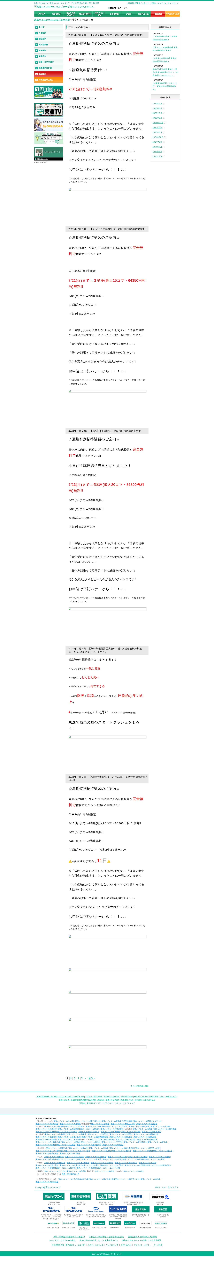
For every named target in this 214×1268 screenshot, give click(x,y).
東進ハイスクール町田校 (45, 1145)
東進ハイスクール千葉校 (113, 1165)
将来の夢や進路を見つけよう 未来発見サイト (98, 1240)
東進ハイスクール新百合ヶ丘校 (147, 1148)
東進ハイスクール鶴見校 (101, 1151)
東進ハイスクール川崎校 (98, 1148)
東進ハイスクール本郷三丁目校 (123, 1124)
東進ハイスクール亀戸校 (95, 1126)
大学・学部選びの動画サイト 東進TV (69, 1237)
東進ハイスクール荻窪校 (45, 1132)
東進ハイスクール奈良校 (133, 1171)
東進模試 (100, 1100)
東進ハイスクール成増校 (130, 1132)
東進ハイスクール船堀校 (89, 1129)
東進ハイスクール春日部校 (95, 1157)
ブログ (162, 1097)
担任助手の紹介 (127, 1097)
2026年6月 (157, 108)
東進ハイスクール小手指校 (159, 1157)
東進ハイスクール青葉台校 (56, 1148)
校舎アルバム (171, 1097)
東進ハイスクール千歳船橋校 (144, 1137)
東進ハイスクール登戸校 (121, 1151)
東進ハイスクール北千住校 (116, 1126)
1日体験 (82, 1103)
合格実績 (92, 1100)
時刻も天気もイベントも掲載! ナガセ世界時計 (141, 1240)
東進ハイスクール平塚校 (142, 1151)
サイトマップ (173, 3)
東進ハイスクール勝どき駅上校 (88, 1121)
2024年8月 (157, 147)
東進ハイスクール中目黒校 (46, 1140)
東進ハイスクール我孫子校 (54, 1163)
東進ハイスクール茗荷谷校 (146, 1124)
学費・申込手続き (113, 1100)
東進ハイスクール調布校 (90, 1142)
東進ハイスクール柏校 (147, 1163)
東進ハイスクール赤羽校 (99, 1124)
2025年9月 (157, 128)
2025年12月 (158, 123)
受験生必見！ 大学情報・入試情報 (142, 1237)
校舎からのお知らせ (111, 1097)
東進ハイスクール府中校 (157, 1142)
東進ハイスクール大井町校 (55, 1134)
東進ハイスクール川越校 (137, 1157)
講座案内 (74, 1100)
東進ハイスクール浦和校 (54, 1157)
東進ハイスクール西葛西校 (68, 1129)
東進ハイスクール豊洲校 (160, 1126)
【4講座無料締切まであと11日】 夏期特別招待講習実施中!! (165, 86)
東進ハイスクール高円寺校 (66, 1132)
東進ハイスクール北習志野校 (47, 1165)
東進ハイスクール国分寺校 (146, 1140)
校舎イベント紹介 (141, 1097)
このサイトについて (95, 1245)
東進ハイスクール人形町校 (70, 1124)
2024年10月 (158, 137)
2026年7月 (157, 103)
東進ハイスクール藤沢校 (162, 1151)
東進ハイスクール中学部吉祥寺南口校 (73, 1179)
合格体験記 (153, 1097)
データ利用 (158, 1245)
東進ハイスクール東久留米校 (135, 1142)
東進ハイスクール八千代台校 (108, 1168)
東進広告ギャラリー (42, 159)
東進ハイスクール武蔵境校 (112, 1145)
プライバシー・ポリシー (113, 1103)
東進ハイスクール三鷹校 (65, 1145)
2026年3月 (157, 113)
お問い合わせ (126, 1245)
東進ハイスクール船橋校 (45, 1168)
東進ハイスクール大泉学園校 (164, 1129)
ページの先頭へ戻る (140, 1086)
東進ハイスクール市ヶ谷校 (64, 1121)
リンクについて (112, 1245)
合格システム (64, 1100)
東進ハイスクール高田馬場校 (47, 1124)
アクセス (88, 1097)
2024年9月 (157, 142)
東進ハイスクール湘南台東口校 (121, 1148)
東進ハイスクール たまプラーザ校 (52, 19)
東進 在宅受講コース (70, 1174)
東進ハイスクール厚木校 (78, 1148)
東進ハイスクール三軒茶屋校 (121, 1134)
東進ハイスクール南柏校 (86, 1168)
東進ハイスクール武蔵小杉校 (47, 1153)
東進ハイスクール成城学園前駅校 (95, 1137)
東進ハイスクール (159, 3)
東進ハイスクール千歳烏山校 (120, 1137)
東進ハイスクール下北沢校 (46, 1137)
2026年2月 (157, 118)
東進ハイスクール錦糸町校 (139, 1126)
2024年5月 (157, 152)
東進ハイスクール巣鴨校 (110, 1132)
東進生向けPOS (127, 1100)
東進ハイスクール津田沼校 (135, 1165)
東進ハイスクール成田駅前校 (158, 1165)
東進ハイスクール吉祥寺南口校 (102, 1140)
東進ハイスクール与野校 (155, 1159)
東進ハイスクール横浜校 (69, 1153)
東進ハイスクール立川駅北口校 (48, 1142)
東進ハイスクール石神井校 (88, 1132)
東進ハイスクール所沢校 (112, 1159)
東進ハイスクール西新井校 (46, 1129)
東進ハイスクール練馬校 (151, 1132)
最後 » (92, 1078)
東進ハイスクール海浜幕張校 (126, 1163)
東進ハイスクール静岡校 (104, 1171)
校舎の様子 (97, 1097)
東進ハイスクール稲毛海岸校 (102, 1163)
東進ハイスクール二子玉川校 (69, 1140)
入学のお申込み (149, 1100)
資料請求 (138, 1100)
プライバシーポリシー (142, 1245)
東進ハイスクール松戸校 (65, 1168)
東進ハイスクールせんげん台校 (68, 1159)
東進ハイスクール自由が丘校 (69, 1137)
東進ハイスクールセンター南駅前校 (50, 1151)
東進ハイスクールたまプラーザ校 (77, 1151)
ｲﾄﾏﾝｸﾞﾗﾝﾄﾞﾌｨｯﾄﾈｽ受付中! (51, 1219)
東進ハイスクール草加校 (91, 1159)
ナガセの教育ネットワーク (48, 1187)
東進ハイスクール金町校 (74, 1126)
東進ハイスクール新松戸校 (92, 1165)
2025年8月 (157, 132)
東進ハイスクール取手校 (76, 1171)
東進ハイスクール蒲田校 (76, 1134)
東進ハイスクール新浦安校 (70, 1165)
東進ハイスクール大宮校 (74, 1157)
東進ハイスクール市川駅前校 (78, 1163)
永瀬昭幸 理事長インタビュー (139, 3)
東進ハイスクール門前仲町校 (112, 1129)
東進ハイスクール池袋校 (142, 1129)
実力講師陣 (83, 1100)
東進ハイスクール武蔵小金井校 (89, 1145)
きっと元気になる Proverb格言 (62, 1240)
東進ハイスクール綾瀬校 (54, 1126)
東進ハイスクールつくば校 (54, 1171)
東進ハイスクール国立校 (125, 1140)
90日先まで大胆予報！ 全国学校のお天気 (106, 1237)
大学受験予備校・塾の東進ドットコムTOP (68, 1245)
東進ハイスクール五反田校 (97, 1134)
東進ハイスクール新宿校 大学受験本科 (117, 1121)
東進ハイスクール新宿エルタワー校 (147, 1121)
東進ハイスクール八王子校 (112, 1142)
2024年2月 (157, 156)
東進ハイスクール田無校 (71, 1142)
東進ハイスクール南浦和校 (133, 1159)
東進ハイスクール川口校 (117, 1157)
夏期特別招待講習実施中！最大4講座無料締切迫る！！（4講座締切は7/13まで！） (165, 72)
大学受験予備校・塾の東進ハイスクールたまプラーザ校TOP (60, 1097)
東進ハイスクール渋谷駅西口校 (146, 1134)
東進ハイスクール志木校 (45, 1159)
